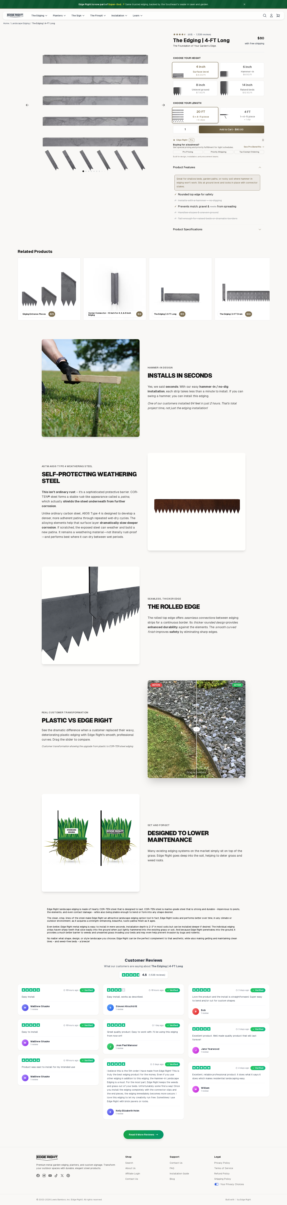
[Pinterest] (68, 1175)
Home (6, 23)
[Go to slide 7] (99, 171)
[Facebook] (38, 1175)
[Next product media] (156, 105)
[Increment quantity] (194, 129)
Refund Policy (222, 1173)
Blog (172, 1179)
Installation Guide (179, 1173)
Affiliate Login (132, 1173)
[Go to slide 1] (83, 171)
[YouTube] (50, 1175)
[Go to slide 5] (94, 171)
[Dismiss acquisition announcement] (244, 4)
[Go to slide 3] (88, 171)
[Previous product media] (35, 105)
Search (129, 1163)
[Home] (15, 16)
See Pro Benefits (252, 147)
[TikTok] (56, 1175)
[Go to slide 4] (91, 171)
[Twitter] (62, 1175)
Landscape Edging (20, 23)
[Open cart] (278, 16)
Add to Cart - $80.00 (231, 129)
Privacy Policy (222, 1163)
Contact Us (131, 1179)
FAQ (172, 1168)
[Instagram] (44, 1175)
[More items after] (102, 171)
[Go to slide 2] (86, 171)
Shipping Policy (222, 1179)
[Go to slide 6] (96, 171)
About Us (130, 1168)
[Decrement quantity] (176, 129)
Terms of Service (223, 1168)
